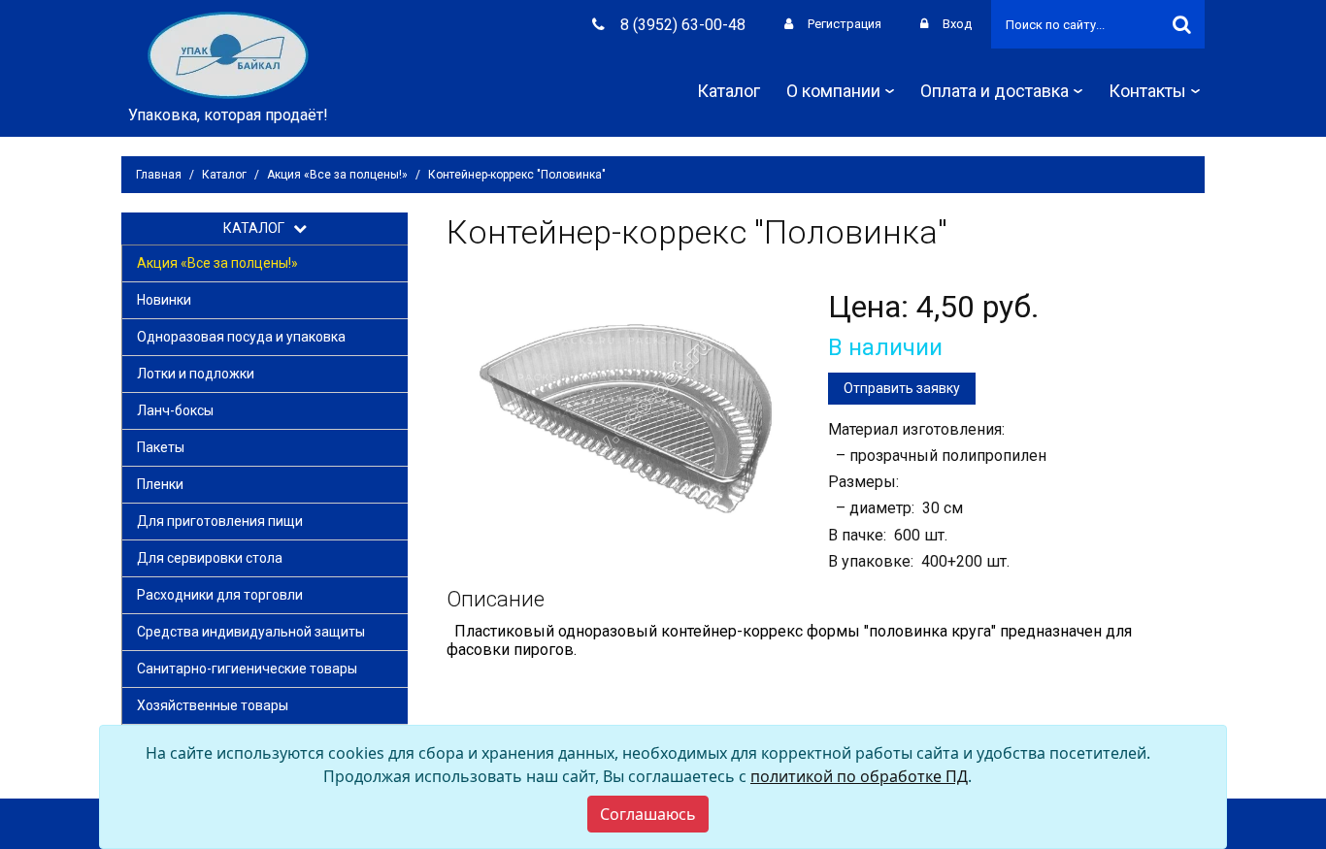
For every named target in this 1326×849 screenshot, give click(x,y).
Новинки (164, 300)
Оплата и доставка (994, 91)
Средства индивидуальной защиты (251, 631)
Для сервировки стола (209, 558)
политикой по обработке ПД (859, 776)
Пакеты (160, 447)
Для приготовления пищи (220, 521)
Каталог (728, 91)
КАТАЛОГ (258, 228)
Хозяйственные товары (212, 705)
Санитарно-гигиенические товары (247, 668)
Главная (159, 174)
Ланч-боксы (175, 410)
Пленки (160, 484)
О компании (833, 91)
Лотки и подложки (195, 373)
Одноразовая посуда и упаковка (241, 336)
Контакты (1147, 91)
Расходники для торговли (220, 595)
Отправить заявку (902, 388)
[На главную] (228, 54)
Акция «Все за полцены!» (337, 174)
